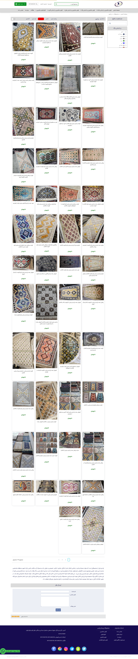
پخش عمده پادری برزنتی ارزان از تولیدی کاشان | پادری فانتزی (93, 163)
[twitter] (84, 649)
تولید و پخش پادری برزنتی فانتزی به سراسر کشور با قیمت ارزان (23, 176)
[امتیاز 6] (15, 616)
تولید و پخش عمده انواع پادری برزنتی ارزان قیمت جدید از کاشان (23, 246)
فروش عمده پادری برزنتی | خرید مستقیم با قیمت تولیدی (93, 80)
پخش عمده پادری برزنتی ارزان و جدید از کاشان (23, 470)
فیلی (121, 36)
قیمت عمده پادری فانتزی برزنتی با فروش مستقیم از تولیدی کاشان (23, 54)
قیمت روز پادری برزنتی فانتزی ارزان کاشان (93, 37)
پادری (110, 14)
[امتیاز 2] (12, 616)
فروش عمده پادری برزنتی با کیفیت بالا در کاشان (70, 302)
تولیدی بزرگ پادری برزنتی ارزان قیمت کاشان (70, 245)
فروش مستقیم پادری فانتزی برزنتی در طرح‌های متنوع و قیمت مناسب (46, 83)
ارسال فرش (119, 634)
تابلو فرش (103, 634)
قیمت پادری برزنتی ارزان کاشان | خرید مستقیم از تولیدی (69, 124)
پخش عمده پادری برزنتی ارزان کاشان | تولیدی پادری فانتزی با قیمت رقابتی (93, 126)
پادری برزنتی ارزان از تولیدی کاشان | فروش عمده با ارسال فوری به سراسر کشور (46, 322)
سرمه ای (120, 34)
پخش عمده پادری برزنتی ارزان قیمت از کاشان (23, 408)
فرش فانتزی (103, 637)
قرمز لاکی (120, 47)
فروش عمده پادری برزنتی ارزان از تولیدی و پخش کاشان (70, 54)
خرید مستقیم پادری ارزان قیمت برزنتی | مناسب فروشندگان (46, 123)
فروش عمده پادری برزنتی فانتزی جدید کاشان (70, 166)
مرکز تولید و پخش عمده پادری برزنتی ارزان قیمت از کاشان (46, 204)
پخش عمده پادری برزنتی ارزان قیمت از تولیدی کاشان (46, 167)
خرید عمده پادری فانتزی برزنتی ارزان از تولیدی (23, 203)
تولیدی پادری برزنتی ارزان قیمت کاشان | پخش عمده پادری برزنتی (93, 274)
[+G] (60, 649)
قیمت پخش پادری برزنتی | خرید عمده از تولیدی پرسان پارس (23, 81)
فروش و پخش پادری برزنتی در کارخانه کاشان (93, 544)
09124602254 (33, 4)
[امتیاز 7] (16, 616)
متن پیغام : (73, 606)
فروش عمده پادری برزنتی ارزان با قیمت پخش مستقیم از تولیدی (46, 41)
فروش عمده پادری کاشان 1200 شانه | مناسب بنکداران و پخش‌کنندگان (69, 97)
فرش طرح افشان (103, 640)
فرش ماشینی (103, 632)
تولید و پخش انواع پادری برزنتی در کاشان (93, 405)
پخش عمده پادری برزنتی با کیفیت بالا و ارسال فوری (93, 303)
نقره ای (121, 45)
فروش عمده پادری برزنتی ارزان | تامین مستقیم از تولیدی (69, 413)
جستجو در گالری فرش (119, 640)
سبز (122, 41)
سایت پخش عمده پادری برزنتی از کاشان (70, 450)
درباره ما (119, 637)
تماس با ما (119, 632)
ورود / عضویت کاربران (45, 4)
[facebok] (54, 649)
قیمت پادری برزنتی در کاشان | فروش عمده (46, 422)
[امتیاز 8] (17, 616)
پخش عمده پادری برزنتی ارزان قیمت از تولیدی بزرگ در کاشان (93, 246)
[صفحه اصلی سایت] (118, 4)
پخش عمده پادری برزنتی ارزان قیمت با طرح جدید (70, 520)
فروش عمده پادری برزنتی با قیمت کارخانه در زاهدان (47, 371)
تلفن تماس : (73, 595)
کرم (122, 32)
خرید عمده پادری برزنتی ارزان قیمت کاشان (69, 270)
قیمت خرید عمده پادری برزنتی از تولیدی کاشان (46, 455)
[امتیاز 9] (18, 616)
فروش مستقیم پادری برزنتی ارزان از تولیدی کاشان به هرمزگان (70, 367)
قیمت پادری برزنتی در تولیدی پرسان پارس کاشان (23, 371)
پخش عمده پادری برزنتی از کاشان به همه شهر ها (93, 495)
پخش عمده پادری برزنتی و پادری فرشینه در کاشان (93, 463)
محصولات (116, 14)
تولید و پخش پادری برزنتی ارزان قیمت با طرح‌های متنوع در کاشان (70, 204)
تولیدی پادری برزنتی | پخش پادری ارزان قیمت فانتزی (23, 138)
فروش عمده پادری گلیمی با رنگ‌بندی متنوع (46, 274)
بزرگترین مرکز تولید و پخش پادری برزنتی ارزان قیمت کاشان (46, 245)
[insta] (66, 649)
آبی (122, 43)
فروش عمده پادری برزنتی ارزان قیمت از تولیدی (69, 496)
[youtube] (78, 649)
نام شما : (73, 591)
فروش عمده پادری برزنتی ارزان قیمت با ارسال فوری (23, 273)
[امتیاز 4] (14, 616)
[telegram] (72, 649)
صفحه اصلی (124, 14)
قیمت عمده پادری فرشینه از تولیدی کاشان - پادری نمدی (93, 349)
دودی (121, 38)
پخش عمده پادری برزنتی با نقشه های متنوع (23, 494)
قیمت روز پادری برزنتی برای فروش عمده (23, 315)
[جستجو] (110, 23)
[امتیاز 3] (13, 616)
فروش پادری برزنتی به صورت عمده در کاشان (46, 494)
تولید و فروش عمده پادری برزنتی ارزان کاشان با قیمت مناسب (93, 204)
